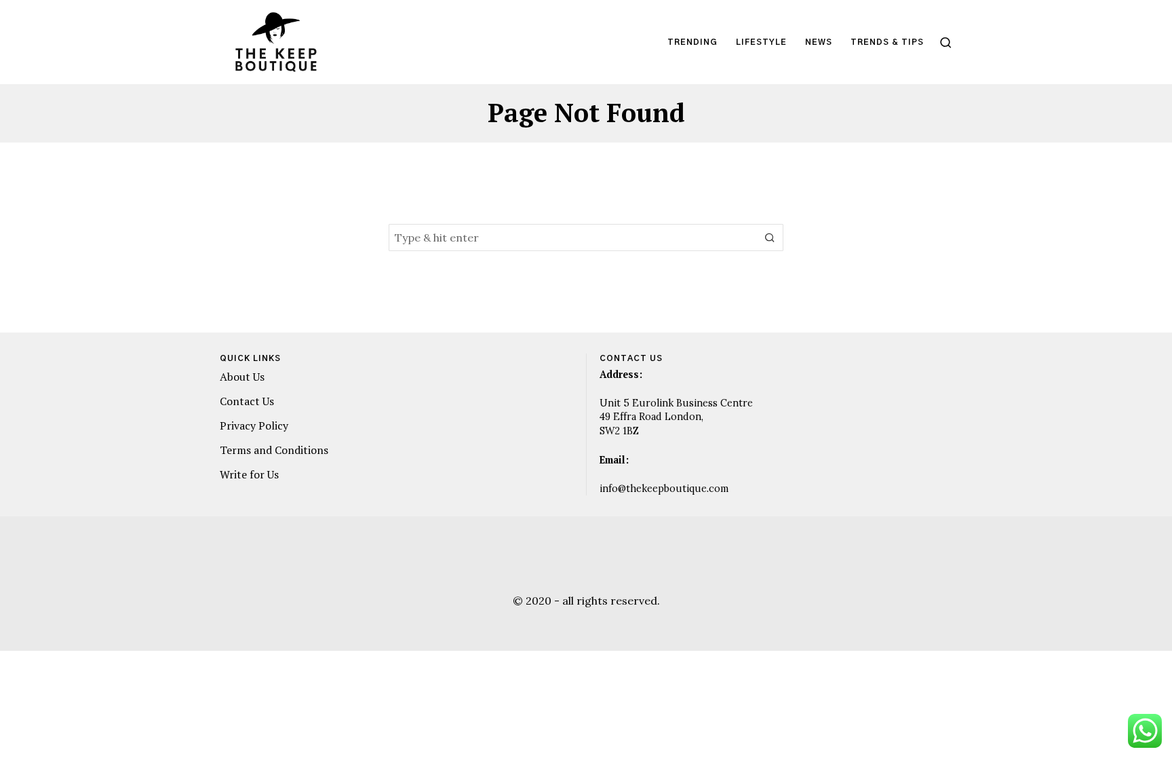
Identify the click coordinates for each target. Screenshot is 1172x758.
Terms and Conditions (274, 449)
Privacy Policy (254, 425)
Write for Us (249, 474)
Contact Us (247, 401)
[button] (769, 237)
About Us (242, 376)
